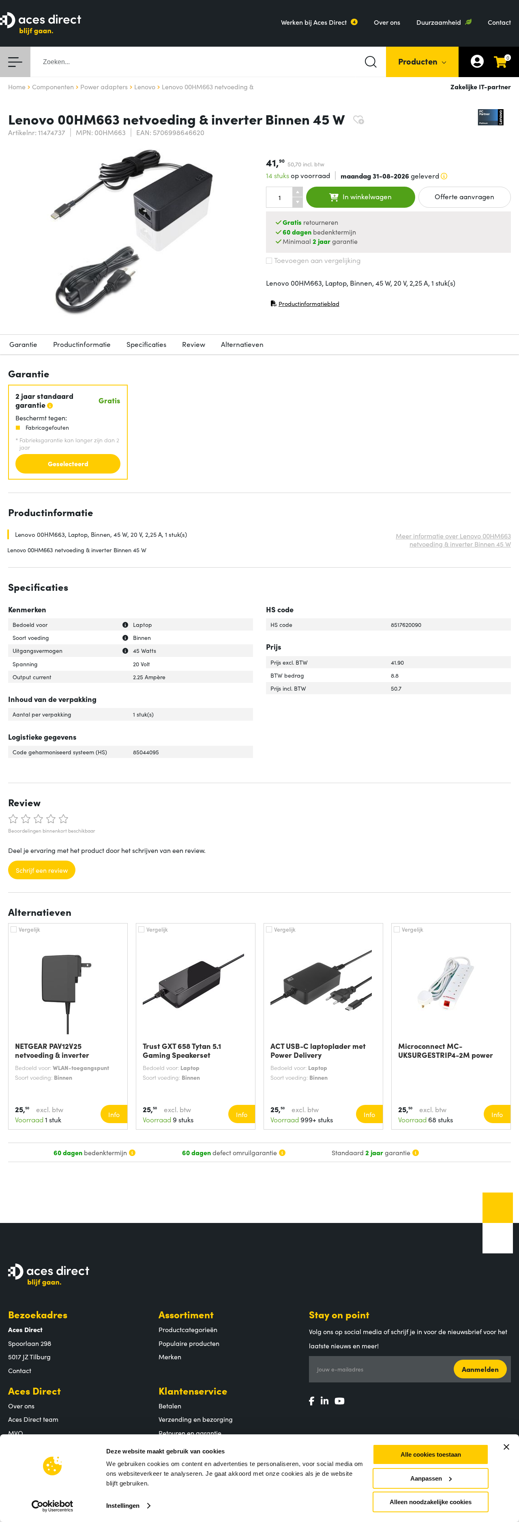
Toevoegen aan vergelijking (317, 260)
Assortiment (186, 1314)
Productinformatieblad (304, 305)
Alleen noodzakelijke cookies (431, 1501)
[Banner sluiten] (506, 1447)
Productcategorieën (188, 1329)
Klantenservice (193, 1390)
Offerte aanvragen (464, 196)
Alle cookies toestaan (431, 1454)
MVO (15, 1432)
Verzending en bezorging (196, 1418)
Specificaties (146, 344)
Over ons (387, 22)
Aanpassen (426, 1478)
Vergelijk (29, 929)
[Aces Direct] (40, 24)
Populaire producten (189, 1343)
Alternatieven (242, 344)
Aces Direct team (33, 1418)
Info (114, 1114)
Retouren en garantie (190, 1432)
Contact (499, 22)
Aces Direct (34, 1390)
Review (193, 344)
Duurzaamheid (438, 22)
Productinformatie (82, 344)
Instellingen (122, 1505)
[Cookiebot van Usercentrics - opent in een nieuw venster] (52, 1506)
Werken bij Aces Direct (314, 22)
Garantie (23, 344)
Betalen (170, 1405)
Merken (170, 1356)
